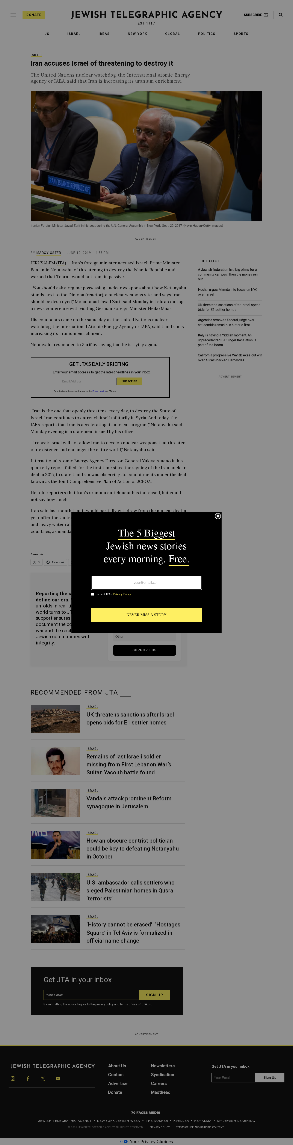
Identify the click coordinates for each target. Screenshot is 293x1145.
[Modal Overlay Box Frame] (146, 572)
